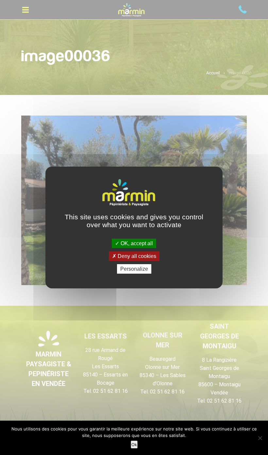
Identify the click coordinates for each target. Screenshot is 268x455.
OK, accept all (136, 243)
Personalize (134, 269)
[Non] (260, 438)
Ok (134, 444)
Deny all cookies (136, 256)
